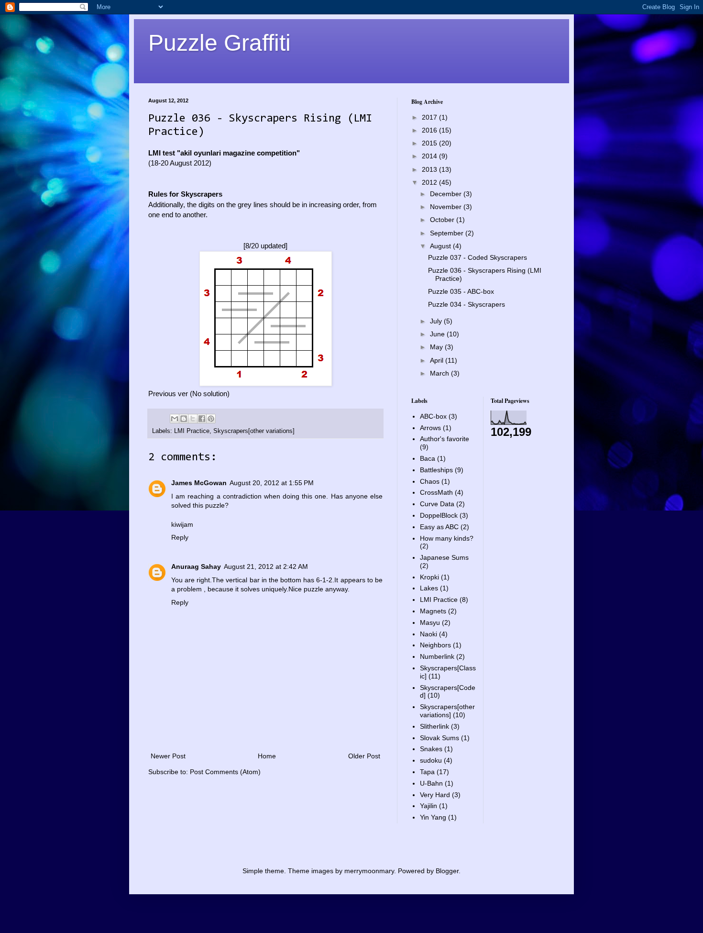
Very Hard (435, 795)
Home (267, 756)
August (441, 246)
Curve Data (437, 504)
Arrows (430, 428)
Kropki (429, 577)
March (440, 373)
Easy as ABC (439, 527)
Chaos (429, 481)
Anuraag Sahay (196, 566)
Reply (179, 537)
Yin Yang (433, 817)
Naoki (428, 634)
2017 (430, 117)
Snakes (431, 749)
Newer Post (168, 756)
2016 (430, 130)
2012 (430, 182)
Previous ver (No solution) (189, 393)
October (443, 219)
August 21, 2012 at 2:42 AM (266, 566)
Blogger (447, 871)
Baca (427, 458)
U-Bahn (431, 783)
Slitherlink (434, 726)
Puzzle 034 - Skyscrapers (466, 304)
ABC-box (433, 416)
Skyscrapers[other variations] (254, 431)
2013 (430, 169)
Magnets (433, 611)
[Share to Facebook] (202, 418)
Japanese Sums (444, 557)
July (437, 321)
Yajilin (428, 806)
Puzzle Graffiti (219, 43)
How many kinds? (446, 538)
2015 (430, 143)
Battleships (436, 470)
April (437, 360)
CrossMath (436, 492)
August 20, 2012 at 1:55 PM (272, 483)
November (446, 207)
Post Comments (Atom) (225, 772)
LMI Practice (191, 431)
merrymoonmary (369, 871)
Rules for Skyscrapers (185, 194)
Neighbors (435, 645)
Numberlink (437, 656)
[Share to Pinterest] (211, 418)
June (438, 334)
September (447, 233)
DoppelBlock (439, 515)
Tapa (427, 772)
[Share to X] (193, 418)
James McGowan (199, 483)
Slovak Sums (439, 738)
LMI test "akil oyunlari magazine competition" (224, 153)
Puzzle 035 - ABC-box (461, 291)
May (437, 347)
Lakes (429, 588)
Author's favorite (444, 439)
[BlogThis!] (183, 418)
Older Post (364, 756)
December (446, 194)
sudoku (431, 760)
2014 (430, 156)
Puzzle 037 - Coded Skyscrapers (477, 257)
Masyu (430, 622)
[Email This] (174, 418)
